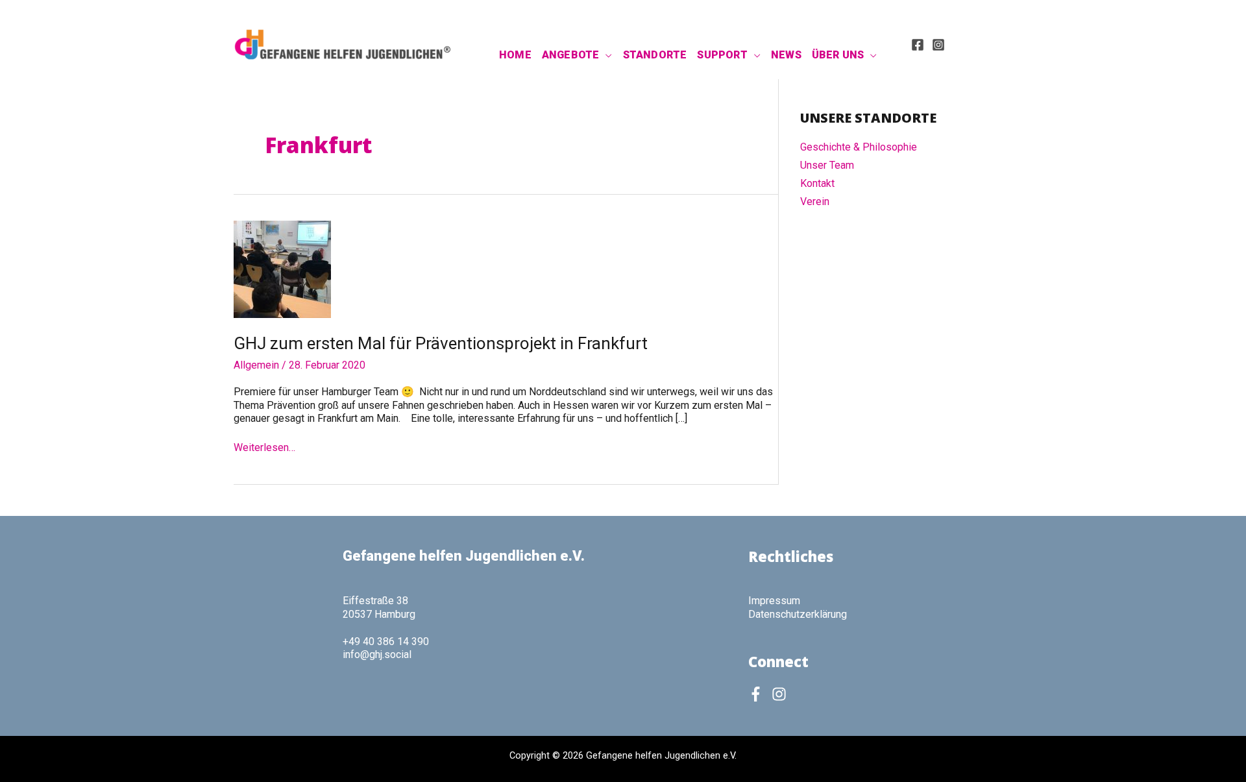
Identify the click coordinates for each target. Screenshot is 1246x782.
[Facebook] (917, 44)
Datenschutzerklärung (797, 614)
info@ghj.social (377, 654)
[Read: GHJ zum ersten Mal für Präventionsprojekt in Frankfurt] (282, 268)
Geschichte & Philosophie (858, 147)
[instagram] (781, 694)
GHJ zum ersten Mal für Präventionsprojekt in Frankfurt (441, 343)
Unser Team (827, 165)
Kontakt (817, 183)
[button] (605, 55)
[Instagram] (938, 44)
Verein (814, 201)
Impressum (774, 600)
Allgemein (256, 365)
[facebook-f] (758, 694)
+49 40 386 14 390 (386, 641)
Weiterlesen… (264, 448)
